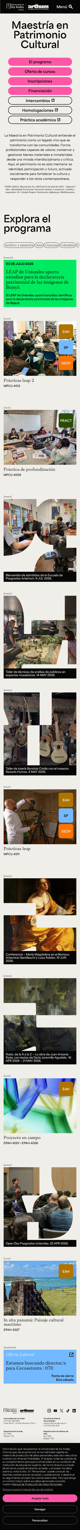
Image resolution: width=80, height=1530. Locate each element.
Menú (62, 7)
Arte (39, 245)
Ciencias (51, 245)
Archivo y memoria (19, 245)
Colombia (67, 245)
